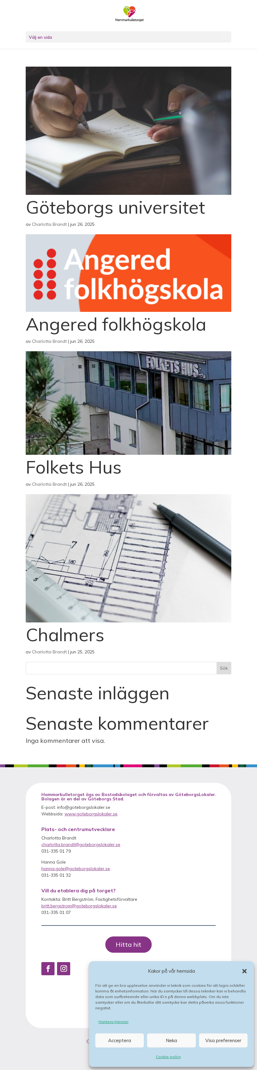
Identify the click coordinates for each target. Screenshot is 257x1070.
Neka (171, 1040)
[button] (244, 971)
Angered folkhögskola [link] (116, 324)
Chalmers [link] (65, 634)
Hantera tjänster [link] (113, 1021)
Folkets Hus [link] (74, 467)
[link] (129, 15)
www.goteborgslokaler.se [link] (91, 814)
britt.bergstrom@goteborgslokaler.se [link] (79, 906)
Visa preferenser (223, 1040)
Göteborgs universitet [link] (115, 207)
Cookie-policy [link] (168, 1056)
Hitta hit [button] (128, 944)
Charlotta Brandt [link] (49, 224)
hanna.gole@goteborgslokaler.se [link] (75, 868)
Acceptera (119, 1040)
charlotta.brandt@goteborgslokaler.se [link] (80, 844)
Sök (224, 668)
